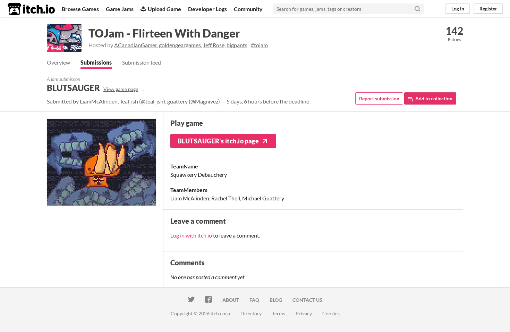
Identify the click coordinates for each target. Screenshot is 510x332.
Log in (457, 8)
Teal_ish (129, 101)
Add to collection (433, 98)
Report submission (379, 98)
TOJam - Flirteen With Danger (164, 33)
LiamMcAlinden (99, 101)
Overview (58, 62)
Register (488, 8)
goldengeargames (180, 45)
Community (248, 9)
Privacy (304, 313)
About (230, 300)
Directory (251, 313)
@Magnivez (204, 101)
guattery (177, 101)
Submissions (96, 62)
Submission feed (141, 62)
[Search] (417, 8)
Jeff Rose (213, 45)
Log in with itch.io (191, 235)
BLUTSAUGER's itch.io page (218, 141)
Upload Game (164, 9)
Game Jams (120, 9)
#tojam (259, 45)
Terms (278, 313)
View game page (120, 89)
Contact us (307, 300)
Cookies (331, 313)
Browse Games (80, 9)
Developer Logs (207, 9)
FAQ (254, 300)
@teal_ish (152, 101)
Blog (276, 300)
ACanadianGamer (135, 45)
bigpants (237, 45)
